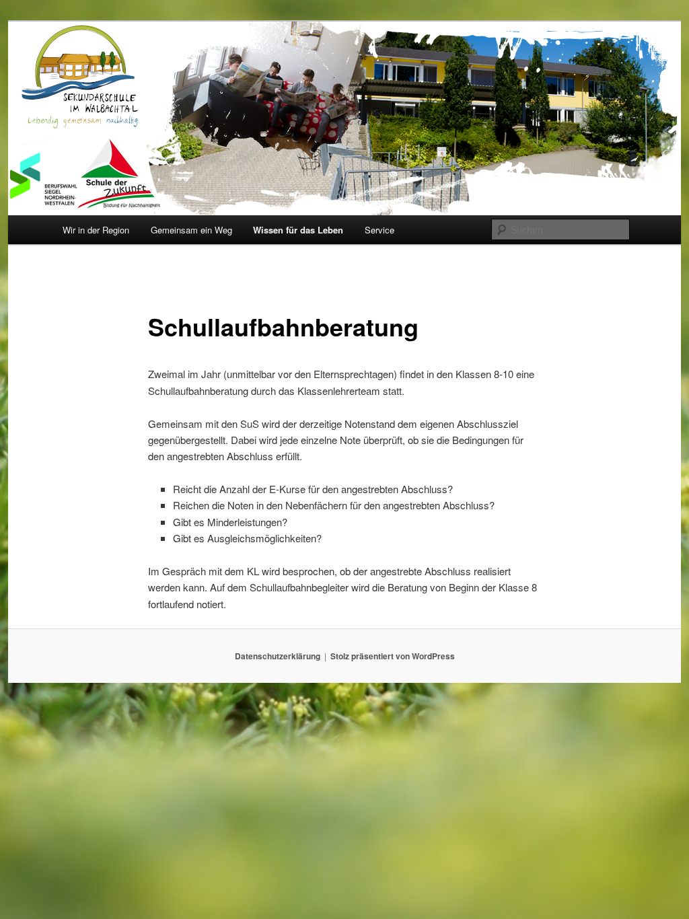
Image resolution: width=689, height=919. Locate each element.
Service (379, 229)
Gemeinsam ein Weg (191, 229)
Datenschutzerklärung (277, 656)
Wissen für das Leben (298, 229)
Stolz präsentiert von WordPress (392, 656)
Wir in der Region (96, 229)
